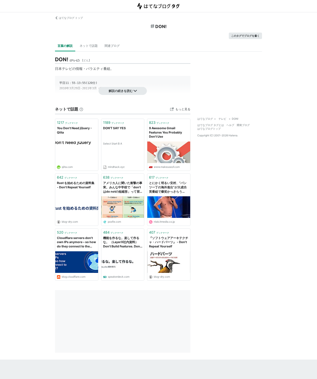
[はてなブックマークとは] (81, 109)
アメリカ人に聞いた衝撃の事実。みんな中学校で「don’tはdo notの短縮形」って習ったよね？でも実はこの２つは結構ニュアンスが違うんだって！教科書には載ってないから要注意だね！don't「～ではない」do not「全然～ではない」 (122, 187)
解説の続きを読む (121, 91)
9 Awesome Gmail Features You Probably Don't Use (165, 132)
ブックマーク (67, 122)
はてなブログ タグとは (210, 125)
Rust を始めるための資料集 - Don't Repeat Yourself (75, 185)
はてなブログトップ (209, 128)
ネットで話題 (89, 45)
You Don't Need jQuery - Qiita (74, 130)
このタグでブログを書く (245, 35)
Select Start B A (112, 143)
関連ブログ (112, 45)
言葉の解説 (65, 45)
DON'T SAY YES (114, 128)
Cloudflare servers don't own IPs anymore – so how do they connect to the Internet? (76, 242)
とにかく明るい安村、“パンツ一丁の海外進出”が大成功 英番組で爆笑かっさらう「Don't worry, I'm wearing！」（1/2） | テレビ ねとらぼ (168, 187)
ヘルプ (230, 125)
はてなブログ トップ (71, 17)
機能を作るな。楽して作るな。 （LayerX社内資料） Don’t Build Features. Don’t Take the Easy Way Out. (122, 242)
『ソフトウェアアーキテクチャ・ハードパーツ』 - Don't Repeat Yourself (168, 242)
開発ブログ (243, 125)
